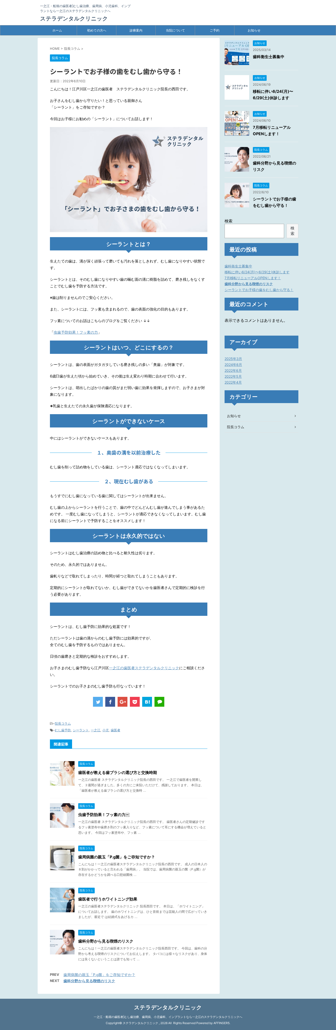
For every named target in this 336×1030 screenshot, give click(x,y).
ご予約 (214, 30)
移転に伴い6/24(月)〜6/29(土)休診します (257, 272)
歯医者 (115, 730)
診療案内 (136, 30)
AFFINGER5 (221, 1023)
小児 (105, 730)
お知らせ (254, 30)
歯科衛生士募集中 (268, 56)
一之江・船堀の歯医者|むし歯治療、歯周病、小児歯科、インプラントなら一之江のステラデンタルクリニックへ (168, 1017)
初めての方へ (96, 30)
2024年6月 (233, 364)
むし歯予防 (63, 730)
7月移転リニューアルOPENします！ (253, 278)
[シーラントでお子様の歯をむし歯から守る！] (147, 702)
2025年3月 (233, 359)
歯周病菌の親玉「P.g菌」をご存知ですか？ (116, 856)
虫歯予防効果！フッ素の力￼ (103, 814)
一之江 (95, 730)
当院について (175, 30)
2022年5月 (233, 376)
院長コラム (63, 723)
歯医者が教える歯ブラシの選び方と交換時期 (117, 772)
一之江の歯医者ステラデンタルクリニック (144, 668)
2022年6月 (233, 370)
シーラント (81, 730)
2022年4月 (233, 382)
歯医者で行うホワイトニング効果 (107, 899)
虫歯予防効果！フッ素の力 (76, 332)
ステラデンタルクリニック (74, 18)
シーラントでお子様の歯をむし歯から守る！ (259, 290)
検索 (228, 220)
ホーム (57, 30)
